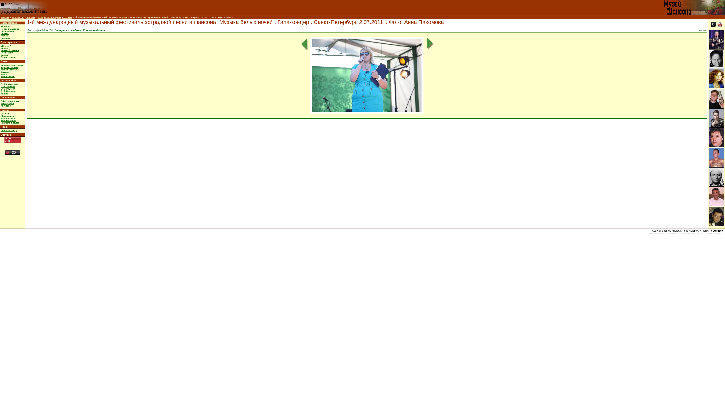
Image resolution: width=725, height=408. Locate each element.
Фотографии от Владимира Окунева (55, 17)
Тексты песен (8, 76)
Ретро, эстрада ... (9, 57)
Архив (4, 61)
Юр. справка (7, 116)
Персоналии (8, 97)
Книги (4, 74)
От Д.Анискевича (10, 84)
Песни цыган (7, 53)
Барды (4, 55)
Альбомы (30, 17)
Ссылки (5, 114)
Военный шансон (10, 50)
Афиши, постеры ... (11, 70)
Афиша (4, 36)
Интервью (6, 106)
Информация (9, 23)
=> (704, 30)
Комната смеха (8, 118)
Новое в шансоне (10, 29)
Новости (5, 27)
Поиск (4, 126)
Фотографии (7, 103)
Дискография (9, 42)
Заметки (5, 72)
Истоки (4, 48)
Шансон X (6, 46)
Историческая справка (12, 65)
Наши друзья (7, 31)
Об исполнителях (10, 101)
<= (700, 30)
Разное (4, 93)
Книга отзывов (8, 120)
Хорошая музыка (9, 67)
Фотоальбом (18, 17)
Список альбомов (94, 30)
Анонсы (5, 33)
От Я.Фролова (8, 91)
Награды (5, 38)
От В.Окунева (8, 89)
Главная (5, 17)
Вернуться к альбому (68, 30)
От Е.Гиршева (8, 86)
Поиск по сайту (9, 130)
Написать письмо (10, 123)
